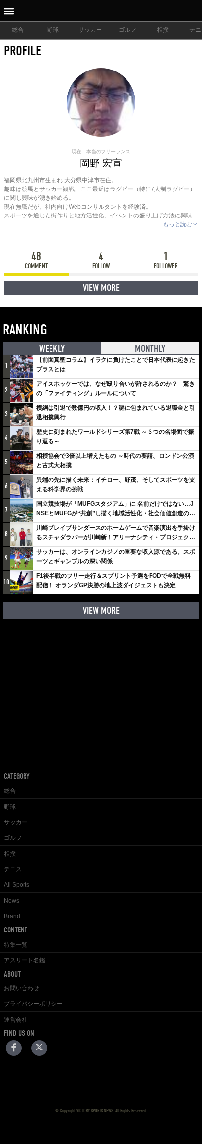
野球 (53, 29)
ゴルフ (127, 29)
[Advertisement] (101, 687)
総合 (18, 29)
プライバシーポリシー (33, 1004)
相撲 (163, 29)
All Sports (16, 885)
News (11, 900)
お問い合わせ (21, 988)
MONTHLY (150, 348)
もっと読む (177, 224)
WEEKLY (52, 348)
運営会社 (15, 1019)
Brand (12, 916)
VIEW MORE (101, 287)
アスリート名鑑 (24, 960)
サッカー (90, 29)
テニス (13, 869)
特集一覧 (15, 944)
